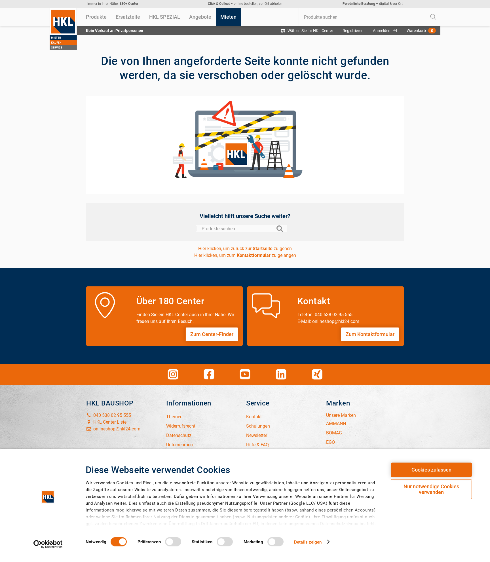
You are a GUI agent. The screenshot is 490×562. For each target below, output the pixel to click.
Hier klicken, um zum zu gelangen (245, 255)
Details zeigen (308, 541)
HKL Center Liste (109, 422)
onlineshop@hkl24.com (116, 429)
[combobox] (369, 17)
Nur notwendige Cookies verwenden (431, 489)
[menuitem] (96, 17)
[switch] (173, 541)
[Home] (63, 29)
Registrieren (353, 30)
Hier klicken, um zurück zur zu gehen (245, 248)
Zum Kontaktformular (370, 334)
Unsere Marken (341, 415)
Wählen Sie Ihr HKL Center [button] (310, 30)
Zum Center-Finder (211, 334)
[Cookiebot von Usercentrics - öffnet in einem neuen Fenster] (48, 544)
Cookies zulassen (431, 470)
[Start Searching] (433, 17)
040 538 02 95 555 (111, 415)
